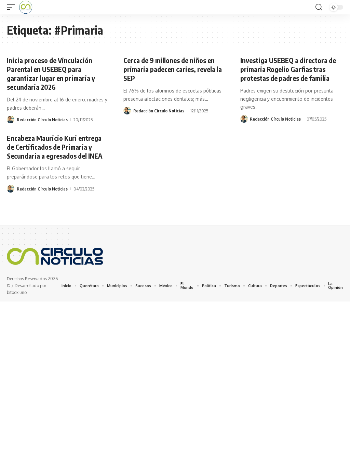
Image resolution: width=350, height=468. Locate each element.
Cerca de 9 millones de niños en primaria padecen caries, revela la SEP (172, 69)
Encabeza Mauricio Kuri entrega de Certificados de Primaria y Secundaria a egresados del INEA (55, 147)
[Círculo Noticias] (25, 7)
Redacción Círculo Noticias (42, 119)
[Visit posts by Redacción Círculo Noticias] (10, 119)
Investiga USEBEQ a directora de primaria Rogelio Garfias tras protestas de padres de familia (288, 69)
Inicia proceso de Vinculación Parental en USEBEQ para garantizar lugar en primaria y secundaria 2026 (51, 73)
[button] (12, 7)
